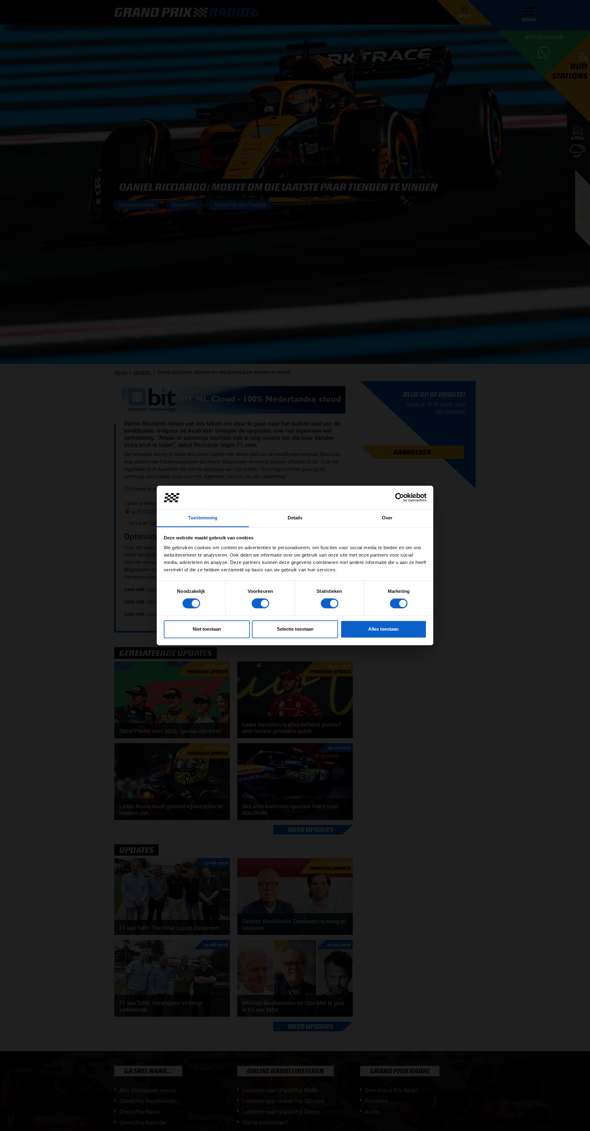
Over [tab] (387, 517)
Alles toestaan (383, 629)
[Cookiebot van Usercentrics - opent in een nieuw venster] (400, 497)
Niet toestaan (207, 629)
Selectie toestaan (295, 629)
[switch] (260, 604)
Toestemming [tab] (202, 517)
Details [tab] (295, 517)
